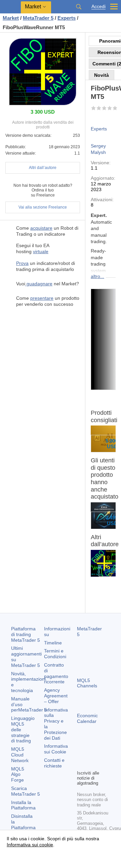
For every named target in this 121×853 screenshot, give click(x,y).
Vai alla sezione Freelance (42, 207)
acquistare (41, 228)
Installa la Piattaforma (23, 805)
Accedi (98, 6)
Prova (22, 263)
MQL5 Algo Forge (17, 774)
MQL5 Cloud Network (20, 754)
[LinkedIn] (92, 764)
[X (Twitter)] (102, 753)
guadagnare (38, 283)
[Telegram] (92, 753)
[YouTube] (81, 764)
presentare (41, 298)
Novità (101, 75)
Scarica (25, 791)
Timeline (53, 642)
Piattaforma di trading (25, 634)
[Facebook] (81, 753)
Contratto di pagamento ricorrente (56, 673)
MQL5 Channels (87, 683)
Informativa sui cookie (30, 844)
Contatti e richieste (54, 763)
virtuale (40, 251)
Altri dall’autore (42, 167)
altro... (97, 276)
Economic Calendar (87, 718)
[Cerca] (79, 7)
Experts (99, 128)
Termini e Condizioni (55, 653)
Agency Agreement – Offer (56, 695)
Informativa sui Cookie (56, 748)
